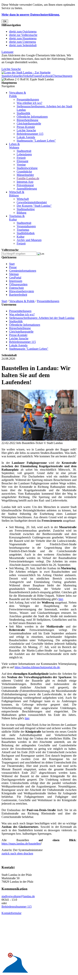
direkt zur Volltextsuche (23, 35)
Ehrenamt (22, 161)
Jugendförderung (27, 188)
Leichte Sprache (11, 69)
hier (60, 599)
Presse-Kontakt (26, 127)
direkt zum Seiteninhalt (23, 45)
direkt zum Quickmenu (23, 31)
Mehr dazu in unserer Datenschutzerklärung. (31, 14)
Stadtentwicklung (27, 168)
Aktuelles (17, 75)
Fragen (36, 75)
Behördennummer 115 (30, 133)
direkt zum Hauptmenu (23, 38)
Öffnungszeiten (18, 284)
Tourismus (23, 229)
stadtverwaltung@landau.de (18, 896)
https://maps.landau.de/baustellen (21, 843)
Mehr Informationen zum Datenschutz (24, 65)
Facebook (46, 75)
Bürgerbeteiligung (27, 120)
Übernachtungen (62, 75)
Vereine (21, 164)
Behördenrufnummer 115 (17, 906)
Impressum (15, 281)
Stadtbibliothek (26, 233)
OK (5, 21)
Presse (13, 267)
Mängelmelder (25, 174)
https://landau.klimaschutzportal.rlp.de (37, 667)
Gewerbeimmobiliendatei (32, 202)
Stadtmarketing (26, 209)
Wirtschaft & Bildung (16, 193)
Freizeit (21, 157)
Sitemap (14, 274)
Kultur (20, 236)
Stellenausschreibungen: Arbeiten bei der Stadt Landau (41, 317)
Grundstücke (24, 171)
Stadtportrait (24, 151)
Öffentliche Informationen (32, 116)
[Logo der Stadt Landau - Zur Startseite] (26, 72)
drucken (28, 853)
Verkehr (27, 75)
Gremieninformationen (22, 270)
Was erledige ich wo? (29, 103)
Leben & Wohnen (14, 145)
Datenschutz (16, 287)
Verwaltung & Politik (22, 301)
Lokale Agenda (26, 137)
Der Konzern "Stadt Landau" (34, 205)
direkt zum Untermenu (22, 41)
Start (12, 263)
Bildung (21, 212)
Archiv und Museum (29, 240)
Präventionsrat (25, 185)
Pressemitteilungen (28, 99)
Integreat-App (25, 181)
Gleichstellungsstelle (29, 123)
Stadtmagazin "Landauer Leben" (36, 140)
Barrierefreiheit (18, 294)
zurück (6, 853)
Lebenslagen (24, 154)
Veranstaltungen (26, 226)
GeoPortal (15, 277)
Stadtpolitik (23, 113)
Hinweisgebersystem (21, 291)
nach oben (16, 853)
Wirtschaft (23, 198)
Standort (7, 75)
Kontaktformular (11, 913)
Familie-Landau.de (28, 178)
